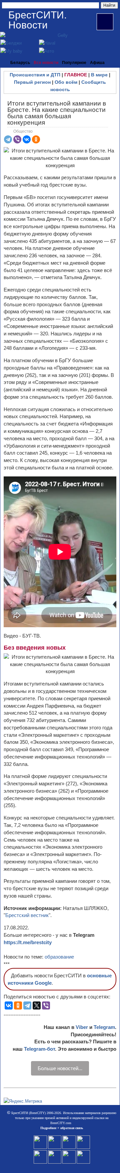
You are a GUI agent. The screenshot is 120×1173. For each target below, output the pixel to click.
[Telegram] (8, 139)
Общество (23, 131)
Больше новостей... (60, 1068)
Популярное (74, 62)
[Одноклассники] (36, 139)
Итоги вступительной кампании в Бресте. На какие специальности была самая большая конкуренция (56, 113)
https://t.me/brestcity (28, 942)
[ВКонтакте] (27, 139)
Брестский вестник (27, 915)
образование (59, 957)
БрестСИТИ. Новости (37, 19)
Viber (82, 1027)
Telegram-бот (39, 1049)
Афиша (97, 62)
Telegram (104, 1027)
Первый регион (32, 82)
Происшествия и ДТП (35, 74)
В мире (99, 74)
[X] (37, 1005)
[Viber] (17, 139)
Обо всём (66, 82)
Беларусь (20, 62)
